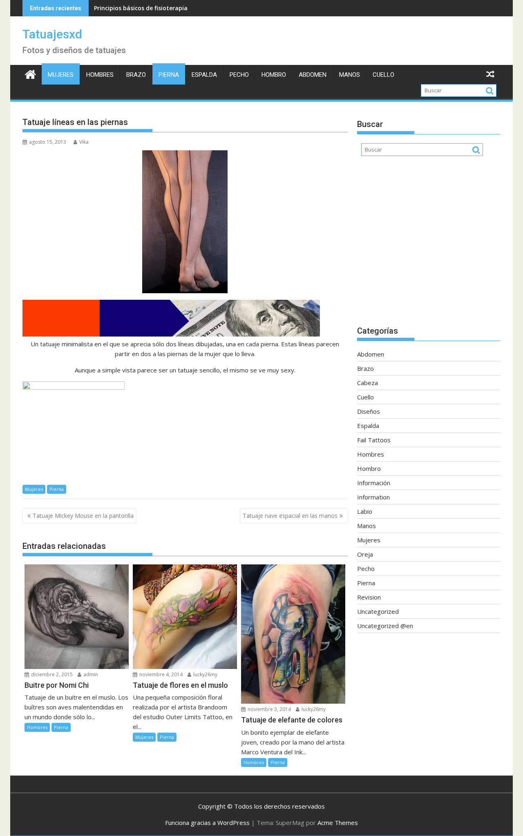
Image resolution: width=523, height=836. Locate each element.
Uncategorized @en (385, 626)
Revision (369, 597)
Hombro (274, 74)
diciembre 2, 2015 (51, 674)
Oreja (365, 554)
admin (90, 674)
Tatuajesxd (52, 34)
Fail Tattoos (374, 440)
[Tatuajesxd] (30, 73)
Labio (364, 511)
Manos (349, 74)
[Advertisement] (429, 245)
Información (373, 483)
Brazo (136, 74)
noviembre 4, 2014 (160, 674)
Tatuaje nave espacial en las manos (290, 515)
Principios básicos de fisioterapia (141, 8)
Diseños (368, 411)
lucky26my (204, 674)
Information (373, 497)
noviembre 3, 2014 (268, 709)
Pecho (239, 74)
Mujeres (61, 74)
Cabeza (367, 383)
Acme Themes (337, 822)
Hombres (100, 74)
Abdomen (312, 74)
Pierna (169, 74)
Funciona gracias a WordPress (207, 822)
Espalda (204, 74)
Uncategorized (378, 611)
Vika (84, 141)
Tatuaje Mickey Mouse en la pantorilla (83, 515)
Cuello (383, 74)
